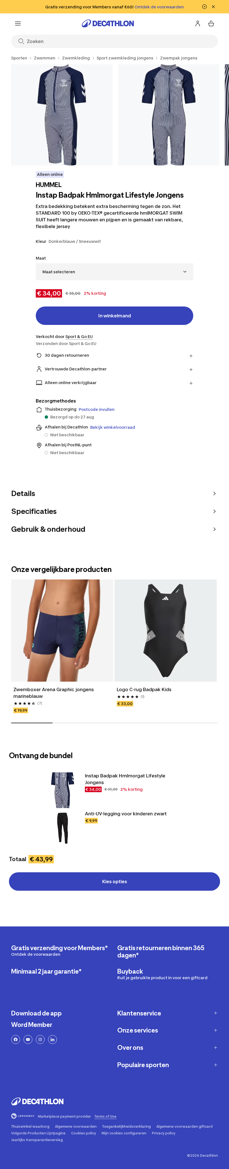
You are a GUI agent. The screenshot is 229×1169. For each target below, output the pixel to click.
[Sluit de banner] (213, 6)
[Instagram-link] (40, 1039)
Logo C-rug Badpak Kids (144, 689)
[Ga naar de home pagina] (108, 23)
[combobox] (114, 271)
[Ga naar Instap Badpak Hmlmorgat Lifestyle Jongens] (62, 790)
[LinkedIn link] (52, 1039)
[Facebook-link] (15, 1039)
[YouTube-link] (27, 1039)
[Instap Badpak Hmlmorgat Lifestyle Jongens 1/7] (62, 115)
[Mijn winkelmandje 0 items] (211, 23)
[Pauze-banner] (204, 6)
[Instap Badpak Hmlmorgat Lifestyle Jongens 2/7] (169, 115)
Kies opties (114, 881)
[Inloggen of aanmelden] (197, 23)
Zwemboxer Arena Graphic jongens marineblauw (54, 693)
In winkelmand (114, 315)
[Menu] (18, 23)
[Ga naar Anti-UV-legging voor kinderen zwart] (62, 828)
